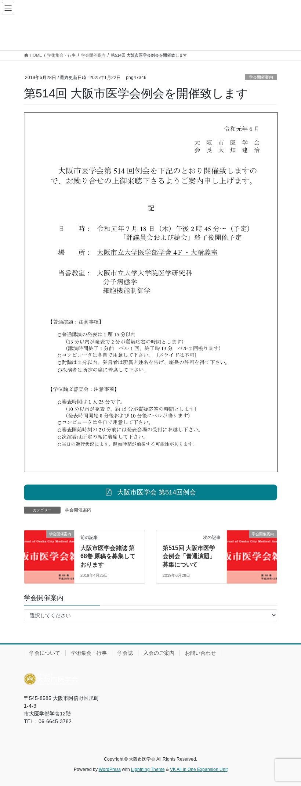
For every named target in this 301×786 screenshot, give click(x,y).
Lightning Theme (148, 769)
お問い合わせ (200, 653)
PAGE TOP (287, 755)
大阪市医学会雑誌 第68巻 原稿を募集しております (107, 556)
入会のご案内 (159, 653)
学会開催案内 (261, 77)
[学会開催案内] (49, 544)
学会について (44, 653)
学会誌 (125, 653)
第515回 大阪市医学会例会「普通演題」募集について (189, 556)
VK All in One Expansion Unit (199, 769)
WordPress (110, 769)
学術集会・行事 (89, 653)
